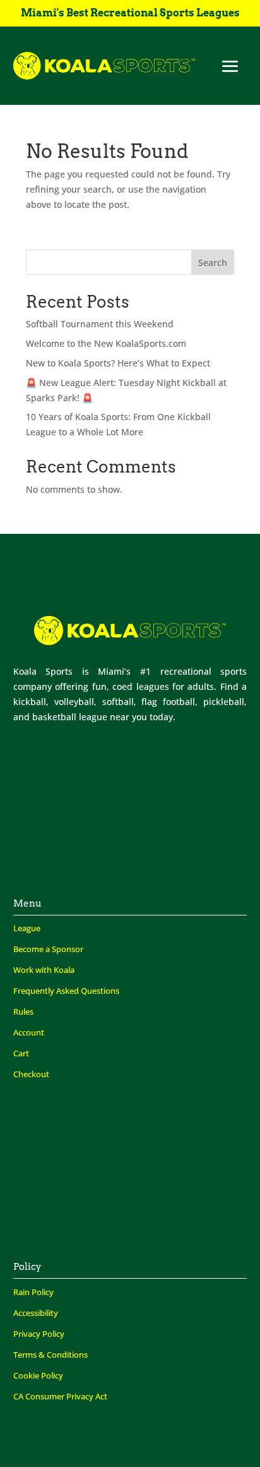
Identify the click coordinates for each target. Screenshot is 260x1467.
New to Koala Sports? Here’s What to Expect (118, 363)
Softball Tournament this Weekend (100, 324)
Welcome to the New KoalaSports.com (106, 343)
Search (212, 263)
